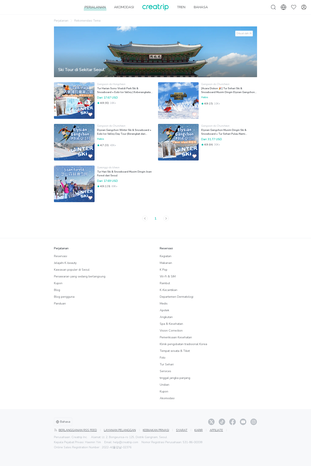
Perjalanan (61, 21)
